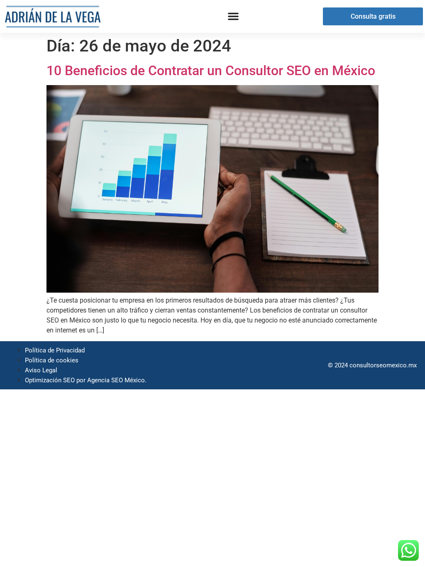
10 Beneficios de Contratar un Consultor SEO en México (210, 70)
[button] (233, 16)
